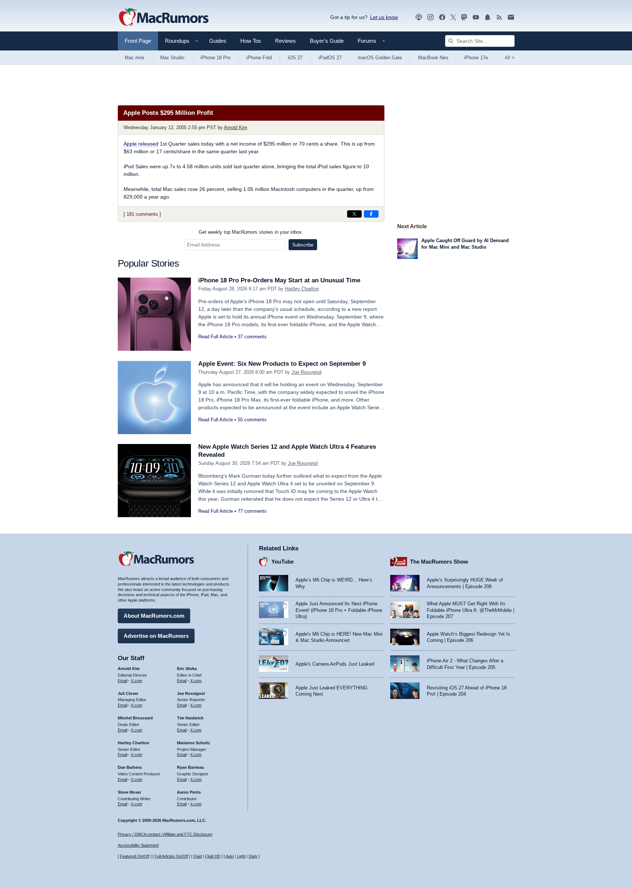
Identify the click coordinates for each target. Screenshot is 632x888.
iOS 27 (295, 57)
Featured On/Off (134, 856)
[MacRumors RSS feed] (499, 17)
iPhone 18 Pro (215, 57)
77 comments (252, 511)
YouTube (282, 561)
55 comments (252, 419)
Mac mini (134, 57)
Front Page (138, 41)
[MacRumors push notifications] (487, 17)
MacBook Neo (433, 57)
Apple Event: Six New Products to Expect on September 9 (282, 363)
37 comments (252, 336)
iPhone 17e (476, 57)
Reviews (285, 41)
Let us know (384, 17)
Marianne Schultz (193, 743)
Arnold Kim (235, 127)
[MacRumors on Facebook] (442, 17)
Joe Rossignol (306, 372)
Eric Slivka (187, 668)
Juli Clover (128, 693)
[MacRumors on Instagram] (430, 17)
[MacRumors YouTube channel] (475, 17)
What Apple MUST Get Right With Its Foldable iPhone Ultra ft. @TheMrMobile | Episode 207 (470, 610)
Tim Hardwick (190, 718)
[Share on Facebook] (371, 214)
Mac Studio (172, 57)
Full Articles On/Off (171, 856)
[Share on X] (354, 214)
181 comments (142, 214)
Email (122, 680)
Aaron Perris (189, 792)
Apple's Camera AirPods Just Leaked (335, 664)
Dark (253, 856)
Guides (217, 41)
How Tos (250, 41)
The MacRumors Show (439, 561)
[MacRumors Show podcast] (418, 17)
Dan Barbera (130, 767)
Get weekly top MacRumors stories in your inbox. (251, 232)
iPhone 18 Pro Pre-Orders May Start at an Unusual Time (279, 280)
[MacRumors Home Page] (163, 17)
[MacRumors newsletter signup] (511, 17)
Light (241, 856)
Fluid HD (213, 856)
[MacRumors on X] (453, 17)
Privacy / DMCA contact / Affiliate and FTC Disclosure (165, 834)
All (510, 57)
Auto (230, 856)
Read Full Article (215, 336)
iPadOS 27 (330, 57)
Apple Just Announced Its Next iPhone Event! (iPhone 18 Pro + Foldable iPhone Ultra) (339, 610)
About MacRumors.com (154, 616)
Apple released (141, 144)
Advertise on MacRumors (156, 636)
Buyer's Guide (327, 41)
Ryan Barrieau (190, 767)
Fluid (197, 856)
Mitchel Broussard (135, 718)
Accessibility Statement (138, 845)
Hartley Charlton (302, 288)
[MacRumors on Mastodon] (464, 17)
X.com (136, 680)
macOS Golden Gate (380, 57)
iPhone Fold (259, 57)
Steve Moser (129, 792)
